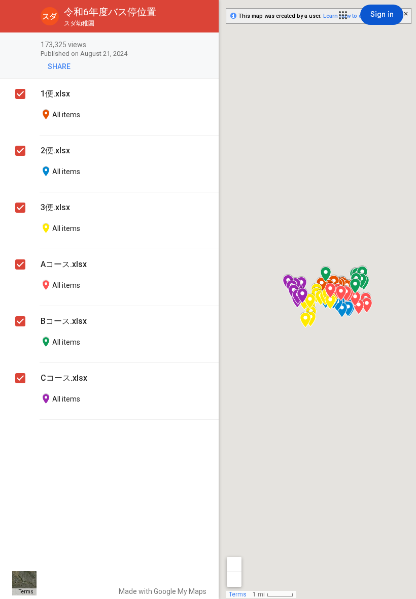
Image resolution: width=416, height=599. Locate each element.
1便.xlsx (55, 93)
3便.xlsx (55, 207)
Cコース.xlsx (64, 378)
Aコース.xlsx (64, 264)
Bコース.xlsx (64, 321)
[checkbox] (206, 45)
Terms (26, 591)
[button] (343, 15)
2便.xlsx (55, 150)
